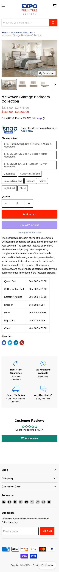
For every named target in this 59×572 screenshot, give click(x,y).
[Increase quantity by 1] (29, 203)
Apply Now (27, 131)
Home (5, 32)
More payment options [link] (29, 232)
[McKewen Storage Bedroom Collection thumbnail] (9, 84)
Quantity (6, 196)
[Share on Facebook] (4, 342)
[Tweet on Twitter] (10, 342)
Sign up (47, 531)
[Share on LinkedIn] (16, 342)
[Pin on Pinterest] (22, 342)
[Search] (53, 22)
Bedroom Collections (22, 32)
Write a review (29, 438)
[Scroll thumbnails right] (54, 84)
